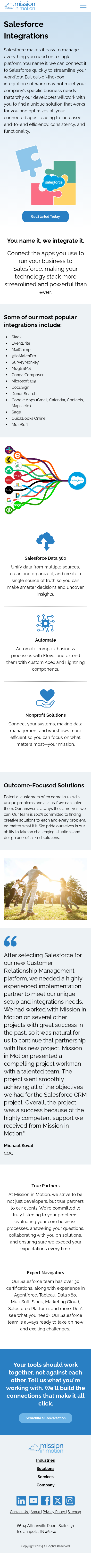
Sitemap (74, 1512)
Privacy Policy (54, 1512)
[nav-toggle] (83, 6)
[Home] (19, 5)
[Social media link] (21, 1501)
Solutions (45, 1468)
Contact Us (19, 1512)
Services (46, 1477)
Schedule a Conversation (46, 1418)
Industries (45, 1460)
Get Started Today (45, 216)
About (36, 1512)
